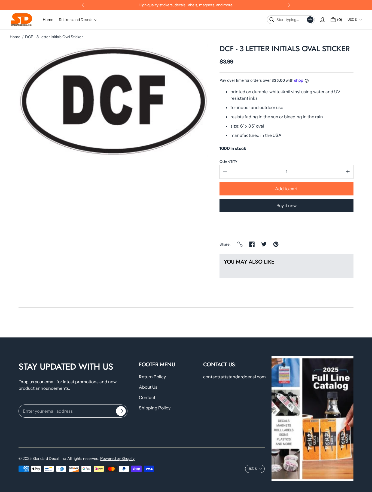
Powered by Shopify (117, 458)
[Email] (240, 244)
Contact (147, 397)
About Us (148, 387)
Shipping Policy (154, 407)
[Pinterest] (276, 244)
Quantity (228, 161)
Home (15, 36)
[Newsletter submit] (121, 411)
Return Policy (152, 376)
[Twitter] (264, 244)
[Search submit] (310, 20)
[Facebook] (252, 244)
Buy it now (286, 205)
